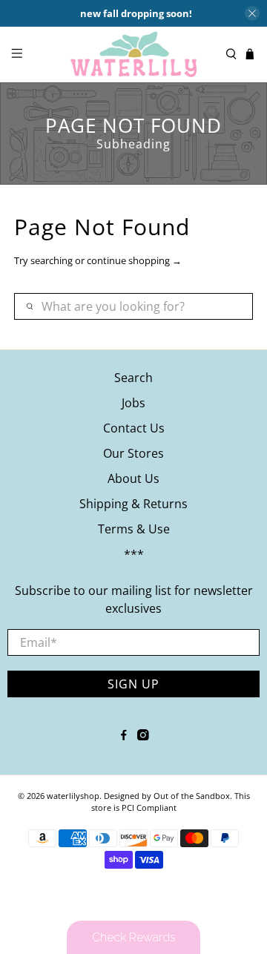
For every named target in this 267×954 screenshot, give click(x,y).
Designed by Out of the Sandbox (167, 795)
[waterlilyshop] (133, 54)
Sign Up (133, 684)
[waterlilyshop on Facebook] (124, 736)
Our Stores (133, 453)
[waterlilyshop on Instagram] (143, 736)
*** (134, 554)
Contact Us (134, 428)
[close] (252, 13)
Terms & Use (134, 529)
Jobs (133, 403)
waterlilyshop (73, 795)
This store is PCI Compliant (170, 801)
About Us (133, 478)
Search (133, 377)
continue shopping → (134, 260)
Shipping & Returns (133, 504)
